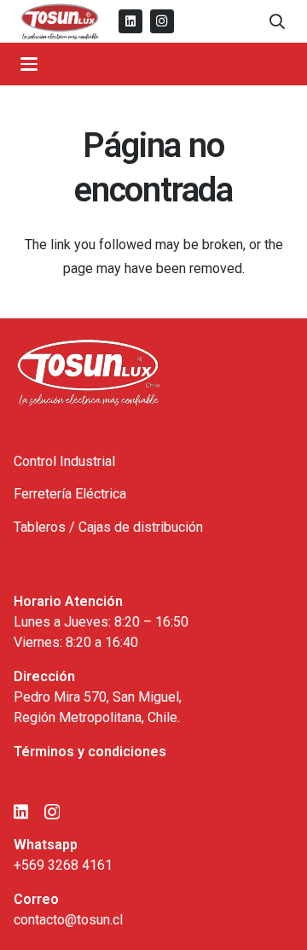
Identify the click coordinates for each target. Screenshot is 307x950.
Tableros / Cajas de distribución (108, 527)
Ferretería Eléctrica (70, 494)
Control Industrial (64, 461)
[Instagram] (162, 21)
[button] (277, 21)
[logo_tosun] (60, 22)
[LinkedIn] (130, 21)
